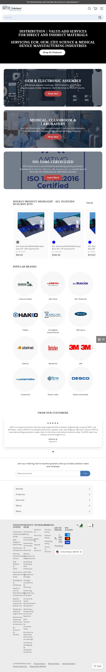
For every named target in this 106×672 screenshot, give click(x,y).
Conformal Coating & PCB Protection (27, 565)
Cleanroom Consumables (29, 539)
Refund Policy (48, 536)
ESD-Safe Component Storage (28, 574)
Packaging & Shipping (17, 582)
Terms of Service (48, 549)
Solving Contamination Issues (19, 556)
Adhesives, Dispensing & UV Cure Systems (28, 612)
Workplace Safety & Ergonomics (18, 611)
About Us (36, 540)
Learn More (53, 177)
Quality (37, 545)
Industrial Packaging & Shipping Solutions (27, 647)
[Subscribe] (85, 473)
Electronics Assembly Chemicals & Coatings (28, 635)
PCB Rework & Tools (16, 565)
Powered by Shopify (38, 666)
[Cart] (95, 8)
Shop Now (53, 93)
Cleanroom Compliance (18, 549)
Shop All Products (52, 52)
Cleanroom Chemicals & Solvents (28, 546)
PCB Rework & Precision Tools (27, 624)
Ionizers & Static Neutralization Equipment (29, 602)
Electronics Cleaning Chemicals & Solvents (18, 620)
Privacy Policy (48, 531)
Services (37, 535)
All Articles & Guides (16, 631)
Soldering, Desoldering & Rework (28, 593)
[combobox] (53, 17)
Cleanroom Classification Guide (19, 534)
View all (89, 203)
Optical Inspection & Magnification (29, 556)
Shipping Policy (48, 542)
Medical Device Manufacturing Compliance (19, 591)
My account (37, 549)
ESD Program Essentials (17, 542)
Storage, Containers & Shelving (28, 583)
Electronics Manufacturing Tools (19, 574)
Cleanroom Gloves (28, 533)
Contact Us (37, 531)
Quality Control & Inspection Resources (17, 602)
